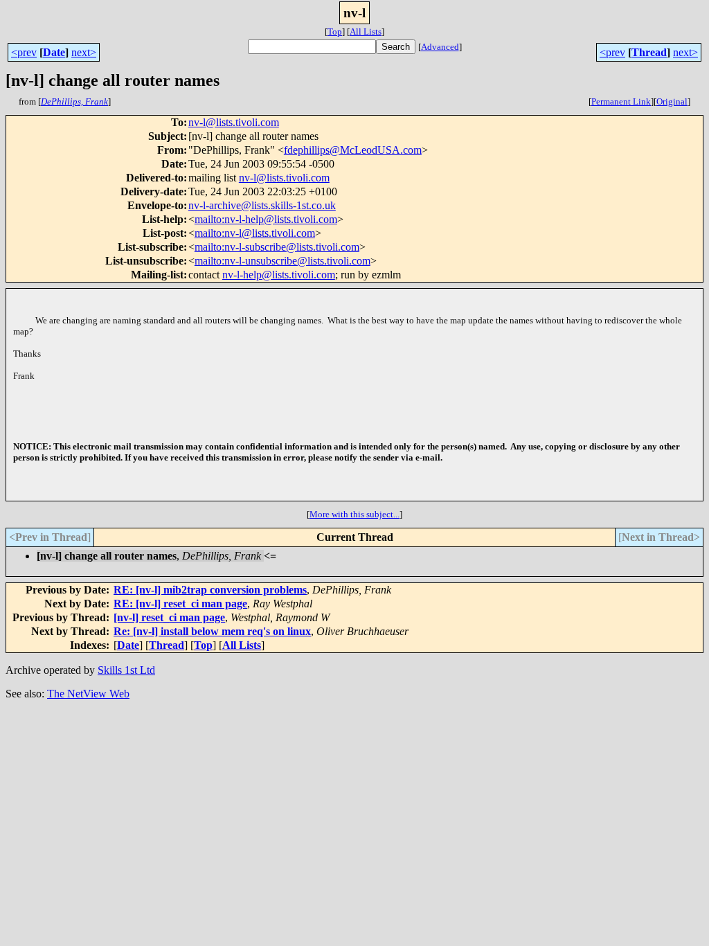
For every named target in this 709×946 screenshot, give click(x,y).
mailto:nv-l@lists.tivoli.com (255, 233)
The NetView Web (88, 693)
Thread (649, 52)
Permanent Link (621, 101)
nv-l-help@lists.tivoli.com (278, 274)
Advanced (440, 47)
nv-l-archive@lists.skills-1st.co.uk (262, 205)
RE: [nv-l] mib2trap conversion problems (210, 590)
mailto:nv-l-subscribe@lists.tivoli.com (277, 247)
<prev (24, 52)
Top (334, 31)
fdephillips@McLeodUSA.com (353, 150)
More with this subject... (354, 514)
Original (672, 101)
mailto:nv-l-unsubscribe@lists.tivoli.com (282, 261)
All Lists (366, 31)
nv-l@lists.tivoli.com (233, 122)
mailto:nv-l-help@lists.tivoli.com (266, 219)
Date (54, 52)
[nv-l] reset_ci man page (169, 617)
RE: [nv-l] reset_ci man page (180, 603)
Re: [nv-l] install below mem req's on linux (212, 631)
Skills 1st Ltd (126, 670)
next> (83, 52)
